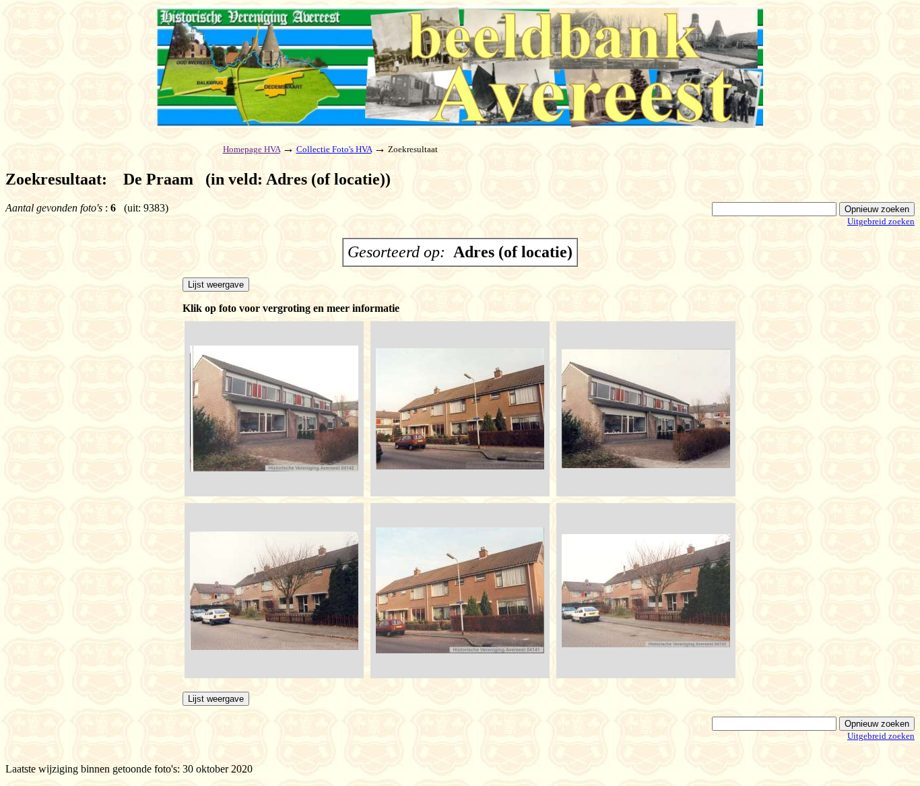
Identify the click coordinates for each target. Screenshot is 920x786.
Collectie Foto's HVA (334, 149)
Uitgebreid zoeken (881, 221)
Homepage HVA (251, 149)
